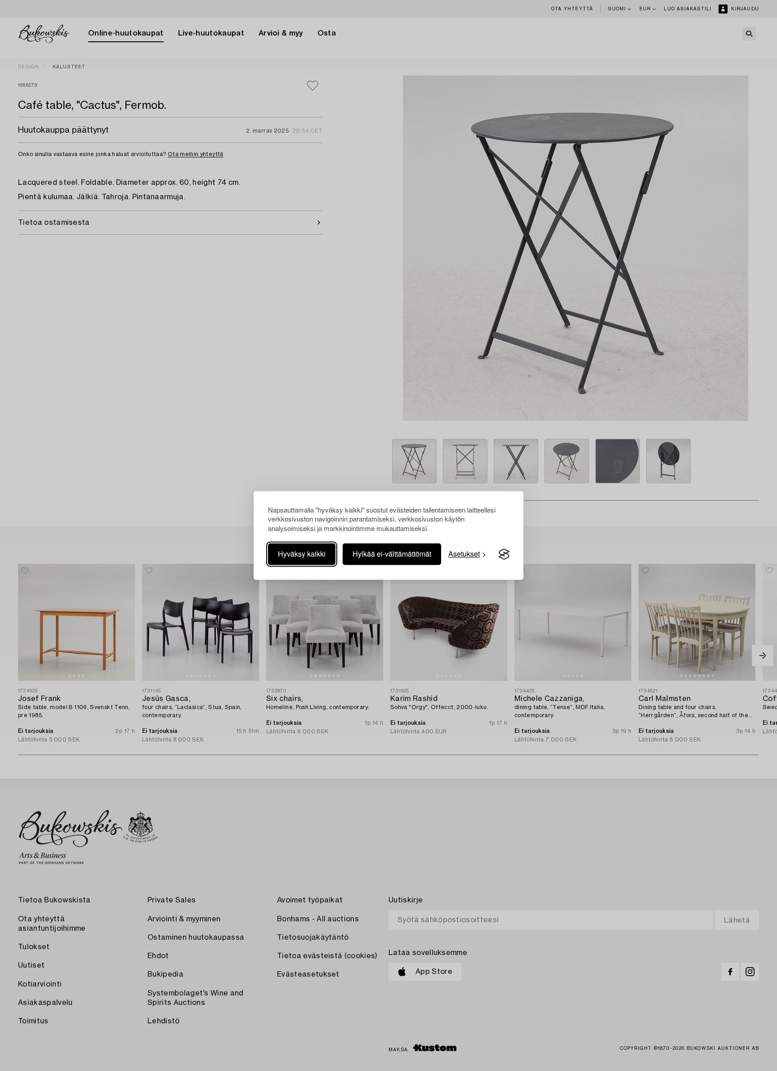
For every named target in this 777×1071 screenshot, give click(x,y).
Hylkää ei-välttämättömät (392, 554)
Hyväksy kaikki (302, 554)
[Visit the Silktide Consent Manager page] (504, 554)
